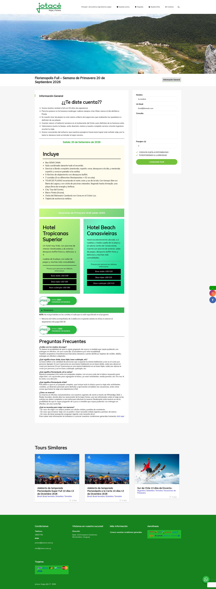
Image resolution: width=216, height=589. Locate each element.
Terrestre (68, 496)
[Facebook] (212, 300)
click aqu (120, 416)
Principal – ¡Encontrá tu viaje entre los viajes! (96, 7)
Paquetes (140, 7)
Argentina (141, 490)
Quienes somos (124, 7)
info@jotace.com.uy (43, 548)
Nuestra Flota (155, 7)
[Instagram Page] (212, 293)
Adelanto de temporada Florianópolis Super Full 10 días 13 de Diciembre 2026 (55, 491)
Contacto (170, 7)
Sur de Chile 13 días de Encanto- (154, 488)
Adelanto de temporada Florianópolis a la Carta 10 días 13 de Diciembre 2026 (105, 491)
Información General (171, 80)
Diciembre (60, 496)
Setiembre (150, 490)
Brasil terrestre (49, 496)
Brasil (39, 496)
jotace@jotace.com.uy (44, 543)
